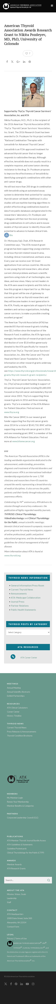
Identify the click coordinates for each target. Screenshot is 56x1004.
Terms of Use (21, 938)
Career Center (13, 712)
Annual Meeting (14, 688)
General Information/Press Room (27, 585)
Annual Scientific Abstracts (18, 692)
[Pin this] (30, 61)
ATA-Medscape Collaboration (25, 597)
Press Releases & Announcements (21, 731)
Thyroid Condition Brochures (19, 735)
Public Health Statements (23, 609)
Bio (11, 235)
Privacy (10, 938)
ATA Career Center (28, 658)
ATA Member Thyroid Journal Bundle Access (26, 840)
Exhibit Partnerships (15, 696)
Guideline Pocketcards (17, 848)
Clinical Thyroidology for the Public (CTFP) (25, 852)
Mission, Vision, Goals (16, 894)
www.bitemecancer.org (23, 441)
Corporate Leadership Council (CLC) (22, 817)
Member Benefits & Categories (20, 806)
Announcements (19, 593)
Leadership (12, 898)
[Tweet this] (12, 61)
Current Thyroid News (22, 589)
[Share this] (7, 61)
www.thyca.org (11, 412)
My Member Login (15, 798)
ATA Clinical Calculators (17, 707)
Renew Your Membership (18, 802)
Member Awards (14, 864)
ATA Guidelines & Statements (20, 844)
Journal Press (17, 601)
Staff (9, 902)
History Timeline (14, 716)
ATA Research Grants (16, 868)
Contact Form (13, 926)
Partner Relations (20, 605)
